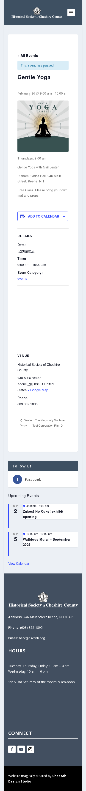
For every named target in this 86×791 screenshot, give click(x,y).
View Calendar (18, 563)
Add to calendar (43, 216)
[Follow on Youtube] (21, 749)
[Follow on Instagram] (30, 749)
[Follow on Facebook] (12, 749)
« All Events (27, 55)
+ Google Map (38, 390)
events (22, 278)
